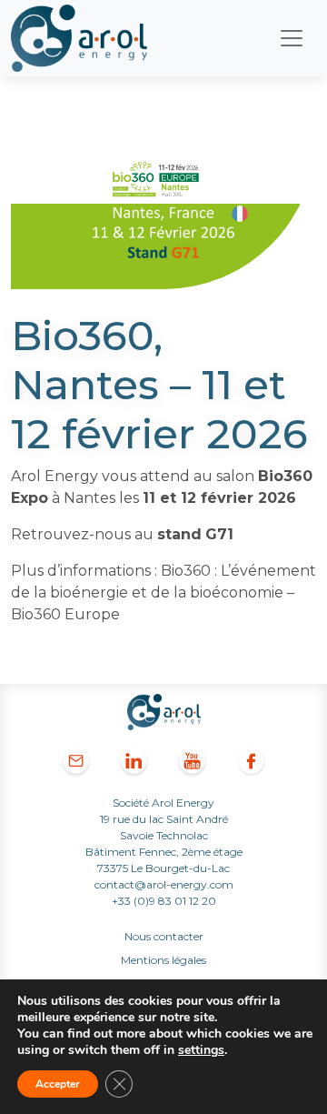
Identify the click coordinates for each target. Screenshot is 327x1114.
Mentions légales (163, 960)
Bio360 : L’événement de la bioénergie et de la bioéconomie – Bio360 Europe (163, 592)
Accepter (57, 1084)
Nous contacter (163, 936)
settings (201, 1050)
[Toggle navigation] (291, 38)
